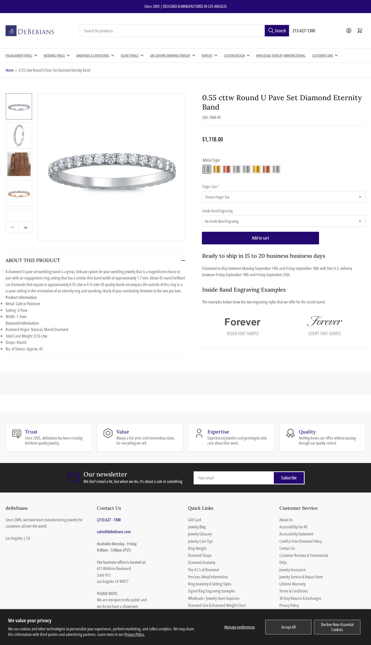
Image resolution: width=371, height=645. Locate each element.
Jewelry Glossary (200, 534)
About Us (286, 520)
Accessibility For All (293, 527)
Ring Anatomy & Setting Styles (209, 584)
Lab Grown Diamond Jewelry (170, 55)
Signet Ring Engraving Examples (211, 591)
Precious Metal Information (208, 577)
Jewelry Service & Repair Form (301, 577)
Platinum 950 (276, 169)
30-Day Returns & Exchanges (300, 598)
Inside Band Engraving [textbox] (217, 211)
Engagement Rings (19, 55)
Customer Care (322, 55)
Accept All (288, 627)
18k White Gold (246, 169)
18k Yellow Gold (256, 169)
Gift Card (194, 520)
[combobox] (185, 30)
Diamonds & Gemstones (92, 55)
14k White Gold (207, 169)
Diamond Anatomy (201, 562)
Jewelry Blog (197, 527)
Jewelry (207, 55)
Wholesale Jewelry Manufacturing (280, 55)
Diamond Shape (200, 555)
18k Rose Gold (266, 169)
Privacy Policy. (134, 634)
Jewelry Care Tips (200, 541)
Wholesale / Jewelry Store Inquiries (214, 598)
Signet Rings (130, 55)
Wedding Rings (54, 55)
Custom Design (234, 55)
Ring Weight (197, 548)
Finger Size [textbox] (210, 186)
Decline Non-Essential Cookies (337, 627)
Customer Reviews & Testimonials (303, 555)
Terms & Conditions (293, 591)
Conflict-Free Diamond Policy (300, 541)
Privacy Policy (289, 605)
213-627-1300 (304, 31)
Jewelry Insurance (292, 570)
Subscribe (289, 478)
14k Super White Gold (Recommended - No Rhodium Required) (237, 169)
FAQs (283, 562)
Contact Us (287, 548)
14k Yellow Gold (217, 169)
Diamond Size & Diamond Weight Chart (217, 605)
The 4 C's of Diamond (203, 570)
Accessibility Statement (296, 534)
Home (10, 70)
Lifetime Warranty (292, 584)
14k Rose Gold (227, 169)
